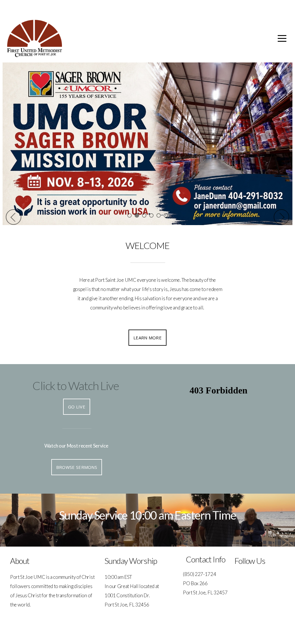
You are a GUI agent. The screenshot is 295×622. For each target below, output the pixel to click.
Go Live (76, 407)
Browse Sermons (76, 467)
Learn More (147, 338)
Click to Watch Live (76, 386)
